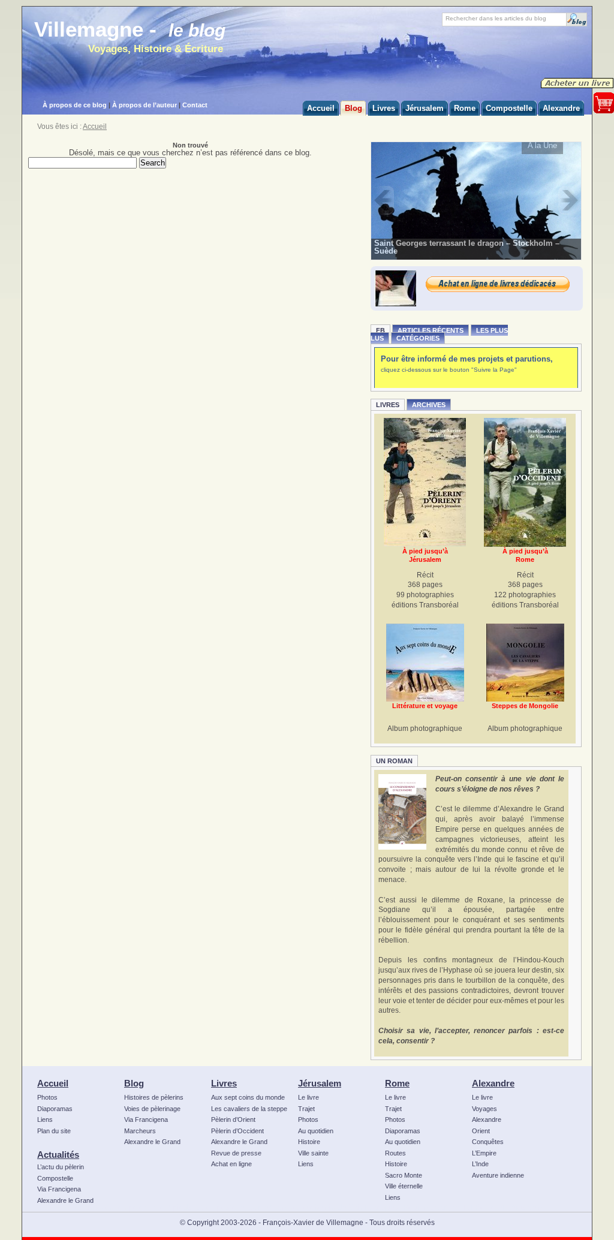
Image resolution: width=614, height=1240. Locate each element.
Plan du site (54, 1130)
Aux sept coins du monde (248, 1097)
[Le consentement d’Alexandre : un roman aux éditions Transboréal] (402, 812)
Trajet (306, 1108)
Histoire (309, 1141)
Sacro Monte (403, 1175)
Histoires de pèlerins (153, 1097)
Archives (429, 404)
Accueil (95, 126)
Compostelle (55, 1178)
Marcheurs (140, 1130)
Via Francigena (59, 1189)
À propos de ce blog (75, 105)
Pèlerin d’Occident (237, 1130)
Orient (481, 1130)
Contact (194, 105)
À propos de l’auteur (144, 105)
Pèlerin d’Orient (233, 1119)
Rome (397, 1083)
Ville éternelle (404, 1186)
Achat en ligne (231, 1163)
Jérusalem (319, 1083)
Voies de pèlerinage (152, 1108)
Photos (47, 1097)
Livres (387, 404)
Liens (45, 1119)
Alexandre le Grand (65, 1200)
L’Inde (480, 1163)
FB (380, 330)
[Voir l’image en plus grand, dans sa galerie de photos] (476, 200)
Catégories (418, 338)
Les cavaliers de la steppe (249, 1108)
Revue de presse (236, 1153)
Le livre (308, 1097)
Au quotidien (315, 1130)
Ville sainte (313, 1153)
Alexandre (493, 1083)
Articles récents (430, 330)
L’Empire (484, 1153)
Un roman (394, 761)
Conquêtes (488, 1141)
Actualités (58, 1154)
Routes (395, 1153)
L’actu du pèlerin (60, 1166)
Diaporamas (55, 1108)
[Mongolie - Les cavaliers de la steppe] (525, 663)
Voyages (484, 1108)
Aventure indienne (498, 1175)
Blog (134, 1083)
